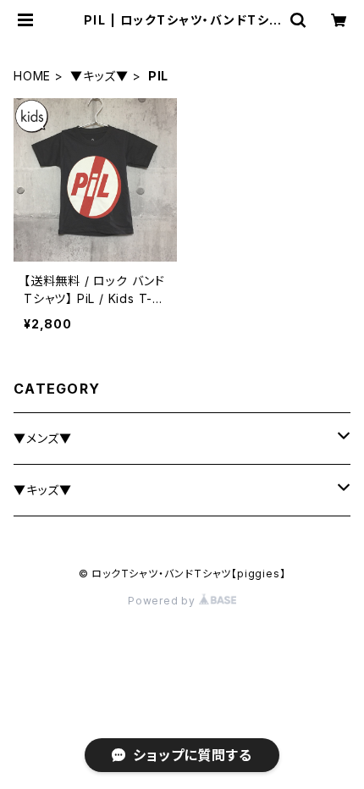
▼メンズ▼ (43, 438)
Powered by (163, 600)
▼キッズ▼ (99, 76)
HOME (32, 76)
